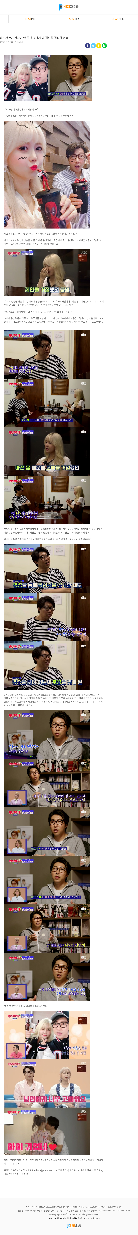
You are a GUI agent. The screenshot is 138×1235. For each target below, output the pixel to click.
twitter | (71, 1218)
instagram (95, 1218)
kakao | (87, 1218)
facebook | (79, 1218)
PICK (30, 19)
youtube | (63, 1218)
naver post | (54, 1218)
